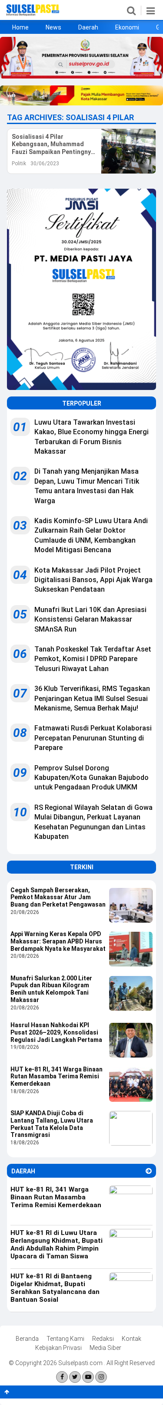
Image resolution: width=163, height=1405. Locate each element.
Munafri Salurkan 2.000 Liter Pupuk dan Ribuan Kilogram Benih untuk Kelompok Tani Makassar (51, 989)
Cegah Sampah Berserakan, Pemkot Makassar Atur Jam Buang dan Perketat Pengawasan (58, 897)
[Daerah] (149, 1171)
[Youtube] (88, 1377)
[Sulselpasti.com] (33, 13)
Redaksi (103, 1338)
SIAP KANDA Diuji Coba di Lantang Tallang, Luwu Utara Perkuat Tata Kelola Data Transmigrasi (51, 1124)
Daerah (88, 27)
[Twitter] (75, 1377)
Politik (19, 163)
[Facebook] (62, 1377)
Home (20, 27)
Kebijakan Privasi (58, 1347)
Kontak (131, 1338)
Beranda (27, 1338)
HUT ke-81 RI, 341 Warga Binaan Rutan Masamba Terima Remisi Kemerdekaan (56, 1076)
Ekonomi (127, 27)
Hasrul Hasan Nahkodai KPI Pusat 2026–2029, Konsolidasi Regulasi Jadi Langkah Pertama (56, 1032)
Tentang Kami (65, 1338)
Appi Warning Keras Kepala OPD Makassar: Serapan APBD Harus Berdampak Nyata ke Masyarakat (58, 941)
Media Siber (105, 1347)
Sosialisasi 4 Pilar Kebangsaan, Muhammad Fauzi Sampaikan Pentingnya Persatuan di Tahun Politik (53, 144)
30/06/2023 (44, 163)
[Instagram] (101, 1377)
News (53, 27)
